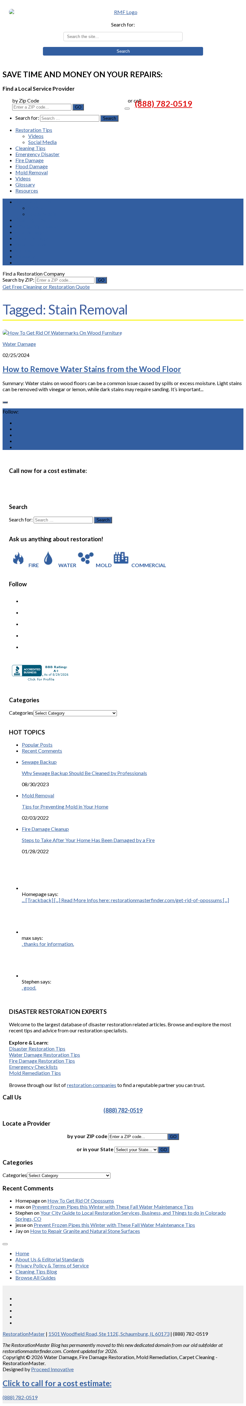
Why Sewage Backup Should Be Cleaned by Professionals (84, 773)
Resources (26, 190)
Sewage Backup (39, 762)
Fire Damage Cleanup (45, 829)
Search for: (123, 24)
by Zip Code (25, 100)
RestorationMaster (24, 1334)
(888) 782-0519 (163, 103)
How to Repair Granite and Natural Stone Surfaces (85, 1231)
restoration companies (91, 1085)
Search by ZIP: (19, 280)
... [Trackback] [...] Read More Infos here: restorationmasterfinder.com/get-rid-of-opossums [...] (125, 900)
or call (134, 100)
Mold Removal (31, 172)
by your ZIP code (87, 1136)
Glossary (25, 184)
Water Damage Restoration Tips (44, 1055)
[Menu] (127, 109)
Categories (21, 713)
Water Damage (19, 344)
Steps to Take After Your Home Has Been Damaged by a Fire (88, 840)
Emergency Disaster (37, 154)
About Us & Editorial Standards (49, 1259)
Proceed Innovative (52, 1369)
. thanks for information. (48, 944)
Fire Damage (29, 160)
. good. (29, 987)
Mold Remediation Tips (35, 1073)
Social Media (42, 142)
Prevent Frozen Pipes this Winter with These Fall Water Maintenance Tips (112, 1207)
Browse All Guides (35, 1277)
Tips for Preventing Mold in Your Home (65, 806)
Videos (36, 136)
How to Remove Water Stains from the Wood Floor (92, 369)
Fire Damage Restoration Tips (42, 1061)
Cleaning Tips (30, 148)
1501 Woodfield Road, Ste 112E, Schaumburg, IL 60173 (108, 1334)
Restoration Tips (33, 130)
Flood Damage (31, 166)
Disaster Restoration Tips (37, 1048)
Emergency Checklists (33, 1067)
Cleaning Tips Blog (36, 1271)
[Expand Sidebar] (5, 402)
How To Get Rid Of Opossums (80, 1200)
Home (22, 1253)
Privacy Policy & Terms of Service (52, 1265)
